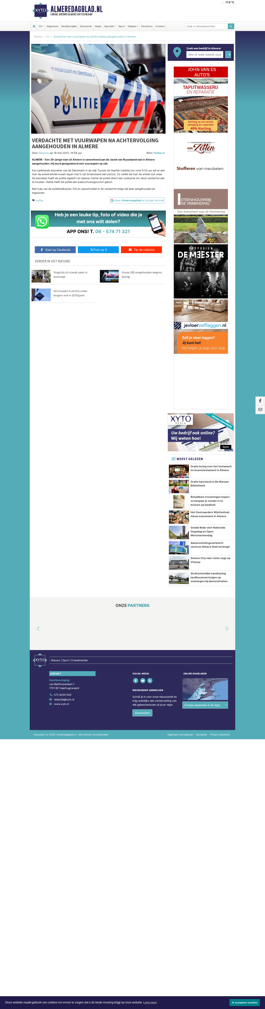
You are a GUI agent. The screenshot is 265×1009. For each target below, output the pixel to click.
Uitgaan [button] (132, 26)
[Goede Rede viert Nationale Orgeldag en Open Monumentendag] (179, 532)
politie (39, 200)
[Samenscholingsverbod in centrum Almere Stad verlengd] (179, 548)
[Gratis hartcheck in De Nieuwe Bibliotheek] (179, 486)
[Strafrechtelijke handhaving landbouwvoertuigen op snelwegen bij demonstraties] (179, 578)
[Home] (34, 26)
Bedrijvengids (69, 26)
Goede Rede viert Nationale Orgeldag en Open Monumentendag (208, 531)
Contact (160, 26)
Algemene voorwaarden (180, 734)
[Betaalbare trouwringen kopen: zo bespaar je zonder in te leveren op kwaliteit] (179, 502)
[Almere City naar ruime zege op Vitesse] (179, 563)
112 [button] (40, 26)
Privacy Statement (220, 734)
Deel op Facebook (57, 250)
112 (47, 36)
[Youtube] (143, 680)
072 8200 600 (62, 694)
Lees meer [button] (150, 1002)
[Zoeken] (231, 26)
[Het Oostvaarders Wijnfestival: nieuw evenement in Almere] (179, 517)
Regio (98, 26)
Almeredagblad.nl (76, 9)
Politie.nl (159, 152)
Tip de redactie (144, 250)
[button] (34, 629)
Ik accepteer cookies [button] (244, 1002)
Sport (122, 26)
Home (37, 36)
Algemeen (52, 26)
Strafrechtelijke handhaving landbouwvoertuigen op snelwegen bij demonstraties (209, 577)
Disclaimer (201, 734)
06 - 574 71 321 (112, 231)
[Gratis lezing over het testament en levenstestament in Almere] (179, 471)
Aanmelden (142, 713)
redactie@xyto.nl (64, 699)
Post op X (100, 250)
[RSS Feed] (150, 680)
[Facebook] (136, 680)
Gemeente (86, 26)
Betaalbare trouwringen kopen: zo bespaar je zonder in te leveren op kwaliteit (210, 500)
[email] (260, 410)
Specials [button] (109, 26)
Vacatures (147, 26)
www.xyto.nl (61, 703)
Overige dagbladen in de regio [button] (202, 705)
